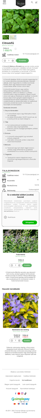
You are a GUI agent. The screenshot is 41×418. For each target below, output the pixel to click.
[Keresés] (32, 2)
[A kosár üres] (36, 2)
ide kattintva (8, 211)
